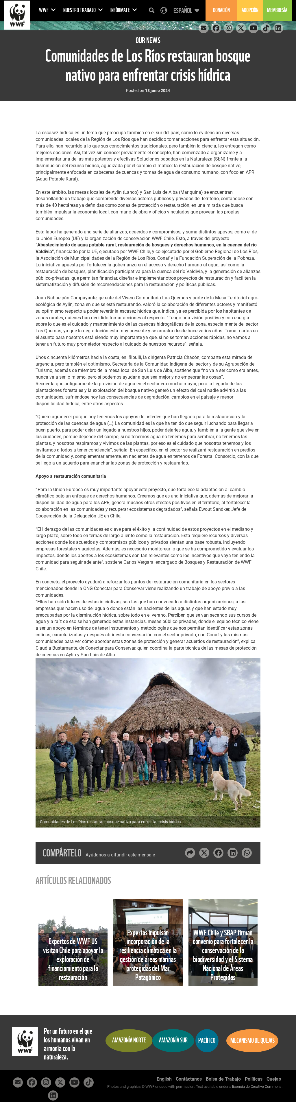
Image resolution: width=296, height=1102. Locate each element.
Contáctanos (189, 1079)
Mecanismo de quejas (252, 1040)
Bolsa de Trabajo (223, 1079)
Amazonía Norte (129, 1040)
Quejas (274, 1079)
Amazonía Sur (173, 1040)
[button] (185, 10)
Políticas (253, 1079)
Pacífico (206, 1040)
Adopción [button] (250, 10)
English (164, 1079)
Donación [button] (221, 10)
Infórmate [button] (120, 10)
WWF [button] (44, 10)
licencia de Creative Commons (257, 1086)
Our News (148, 40)
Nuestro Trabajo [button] (80, 10)
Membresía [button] (277, 10)
